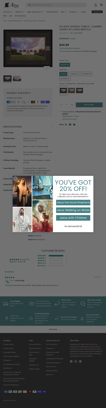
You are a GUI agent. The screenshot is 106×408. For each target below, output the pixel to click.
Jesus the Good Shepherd (73, 202)
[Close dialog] (15, 178)
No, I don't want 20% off (73, 226)
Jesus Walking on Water (73, 210)
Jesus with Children (73, 218)
